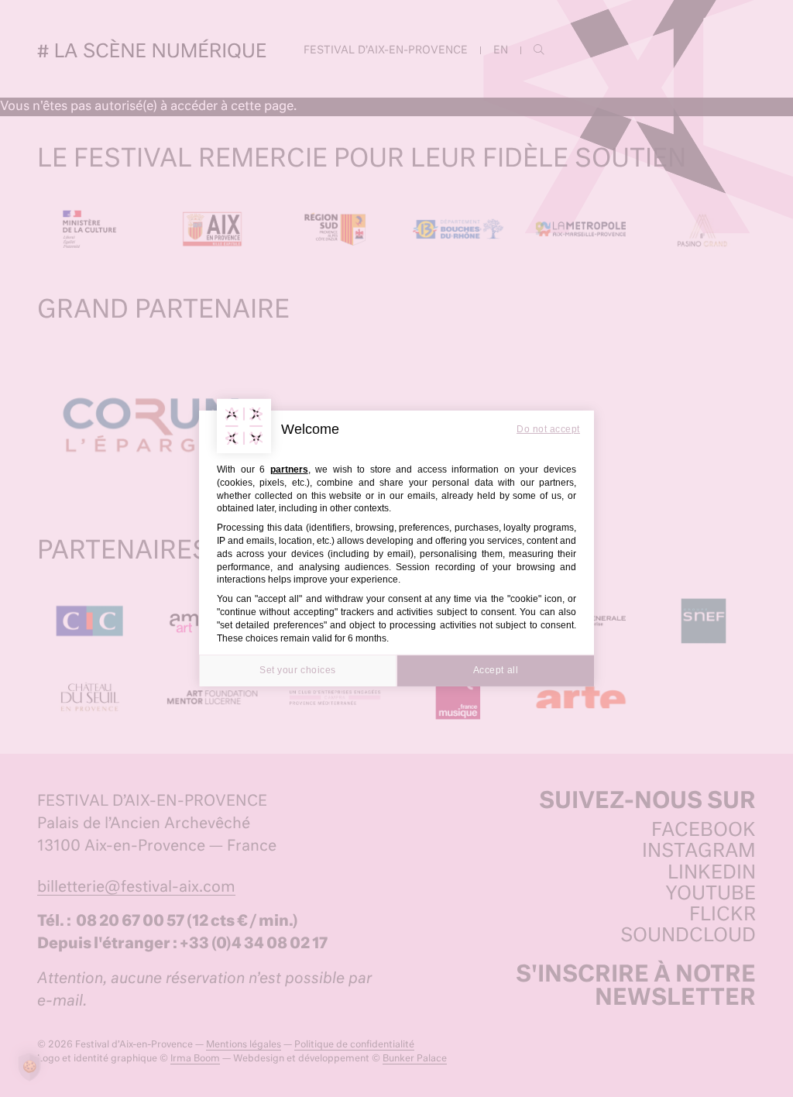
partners (289, 469)
